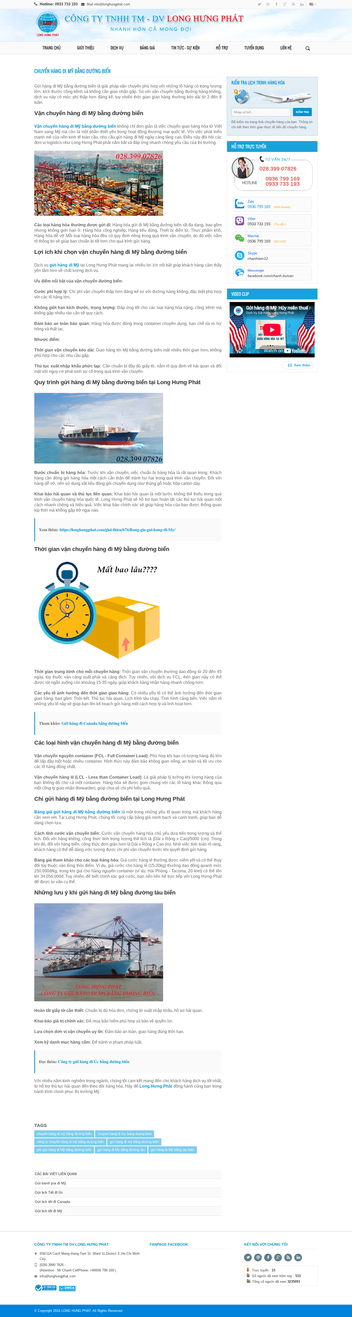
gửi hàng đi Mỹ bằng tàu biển (172, 1150)
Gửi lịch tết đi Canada (52, 1202)
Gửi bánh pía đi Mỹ (50, 1183)
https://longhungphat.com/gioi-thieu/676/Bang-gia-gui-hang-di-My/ (117, 529)
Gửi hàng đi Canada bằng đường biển (95, 723)
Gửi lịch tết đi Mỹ (48, 1211)
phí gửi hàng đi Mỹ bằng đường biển (64, 1150)
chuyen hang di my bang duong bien (125, 1134)
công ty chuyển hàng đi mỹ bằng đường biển (70, 1142)
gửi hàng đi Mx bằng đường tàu (121, 1150)
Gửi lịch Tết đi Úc (49, 1192)
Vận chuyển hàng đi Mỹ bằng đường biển (75, 126)
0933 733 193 (67, 4)
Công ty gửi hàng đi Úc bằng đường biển (93, 1061)
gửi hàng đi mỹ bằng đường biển (134, 1142)
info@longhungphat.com (112, 4)
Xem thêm (301, 365)
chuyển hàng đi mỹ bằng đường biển (64, 1134)
